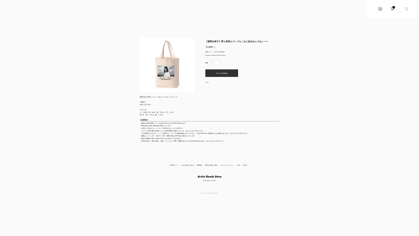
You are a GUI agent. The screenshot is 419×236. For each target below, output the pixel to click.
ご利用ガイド (173, 165)
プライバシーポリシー (227, 165)
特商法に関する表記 (211, 165)
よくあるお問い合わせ (187, 165)
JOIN (238, 165)
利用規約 (199, 165)
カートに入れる (221, 73)
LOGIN (245, 165)
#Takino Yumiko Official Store (215, 55)
